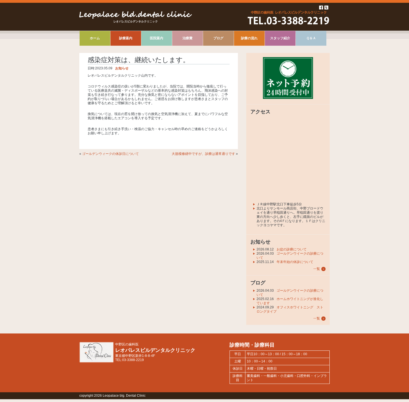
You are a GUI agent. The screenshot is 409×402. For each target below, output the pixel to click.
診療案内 (125, 38)
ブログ (218, 38)
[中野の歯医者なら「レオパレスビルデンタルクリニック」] (96, 362)
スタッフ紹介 (280, 38)
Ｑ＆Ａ (311, 38)
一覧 (316, 269)
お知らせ (122, 68)
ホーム (95, 38)
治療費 (188, 38)
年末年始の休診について (295, 262)
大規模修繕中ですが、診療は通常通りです (203, 154)
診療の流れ (249, 38)
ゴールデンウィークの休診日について (110, 154)
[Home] (135, 22)
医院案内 (156, 38)
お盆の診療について (292, 249)
